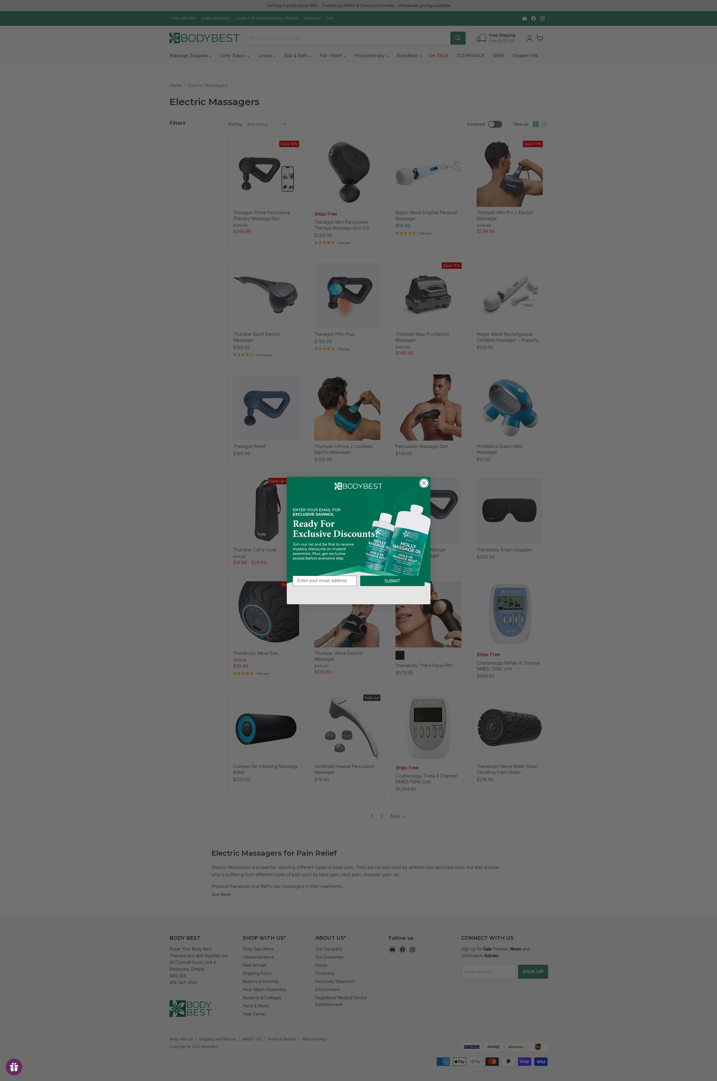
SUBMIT (392, 580)
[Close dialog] (424, 483)
